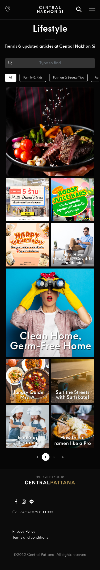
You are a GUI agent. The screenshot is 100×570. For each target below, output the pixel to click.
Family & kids (32, 77)
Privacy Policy (23, 531)
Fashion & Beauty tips (68, 77)
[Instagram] (23, 503)
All (11, 77)
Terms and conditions (30, 537)
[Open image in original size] (50, 9)
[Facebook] (16, 503)
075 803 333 (42, 512)
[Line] (31, 503)
